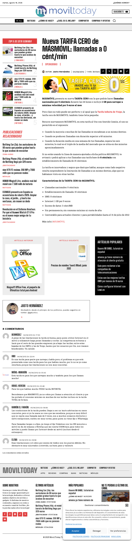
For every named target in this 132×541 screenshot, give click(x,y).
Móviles (18, 87)
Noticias (18, 103)
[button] (127, 505)
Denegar (97, 531)
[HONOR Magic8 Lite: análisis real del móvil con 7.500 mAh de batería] (8, 95)
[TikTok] (20, 514)
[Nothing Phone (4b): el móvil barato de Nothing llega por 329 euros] (8, 69)
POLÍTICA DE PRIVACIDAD (100, 536)
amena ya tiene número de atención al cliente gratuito (111, 259)
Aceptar (75, 531)
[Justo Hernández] (44, 71)
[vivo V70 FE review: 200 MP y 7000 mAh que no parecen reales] (8, 82)
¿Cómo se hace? (76, 496)
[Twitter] (109, 71)
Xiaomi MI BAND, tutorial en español (81, 492)
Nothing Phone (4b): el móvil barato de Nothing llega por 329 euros (25, 68)
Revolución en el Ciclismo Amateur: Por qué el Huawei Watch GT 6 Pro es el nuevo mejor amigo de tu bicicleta (19, 214)
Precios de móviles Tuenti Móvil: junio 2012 (69, 267)
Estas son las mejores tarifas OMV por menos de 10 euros (111, 279)
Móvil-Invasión (19, 372)
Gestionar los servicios (73, 524)
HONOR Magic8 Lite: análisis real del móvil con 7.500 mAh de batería (24, 96)
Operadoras (51, 64)
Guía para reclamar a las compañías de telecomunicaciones (109, 269)
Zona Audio (19, 60)
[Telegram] (120, 71)
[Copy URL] (126, 71)
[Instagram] (10, 514)
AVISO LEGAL (116, 536)
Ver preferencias (118, 531)
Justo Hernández (61, 72)
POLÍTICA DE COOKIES (81, 536)
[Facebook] (103, 71)
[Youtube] (5, 519)
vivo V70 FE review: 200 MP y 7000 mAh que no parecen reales (25, 81)
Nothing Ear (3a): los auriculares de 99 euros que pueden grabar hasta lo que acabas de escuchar (25, 52)
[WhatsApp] (115, 71)
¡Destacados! (20, 74)
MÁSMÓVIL (59, 221)
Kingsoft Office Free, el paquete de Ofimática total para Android (23, 289)
